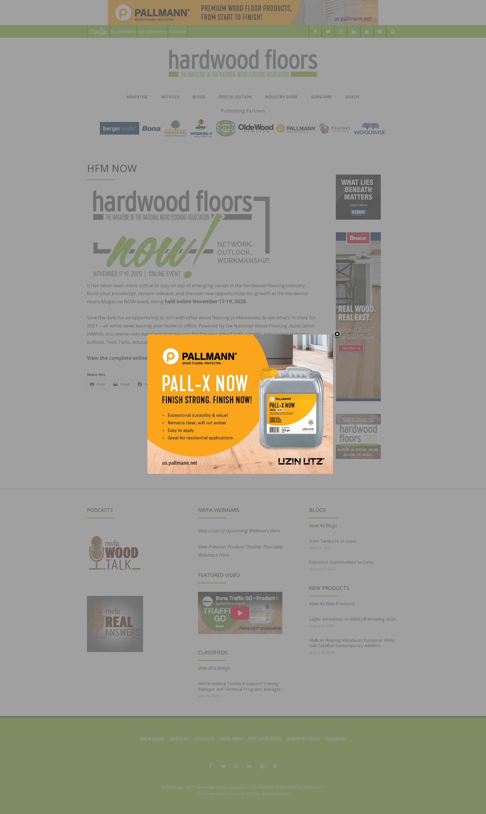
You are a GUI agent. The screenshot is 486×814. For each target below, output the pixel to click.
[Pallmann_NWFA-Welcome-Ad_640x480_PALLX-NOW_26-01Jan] (240, 403)
